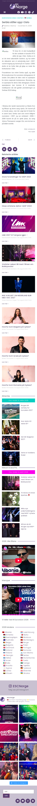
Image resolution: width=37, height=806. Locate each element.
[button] (4, 12)
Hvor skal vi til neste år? (26, 422)
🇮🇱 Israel (7, 660)
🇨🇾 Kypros (7, 668)
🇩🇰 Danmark (8, 647)
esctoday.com (31, 129)
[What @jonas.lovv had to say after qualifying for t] (9, 771)
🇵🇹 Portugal (26, 647)
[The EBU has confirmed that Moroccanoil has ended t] (9, 714)
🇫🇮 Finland (7, 652)
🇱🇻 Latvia (7, 670)
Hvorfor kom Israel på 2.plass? (15, 356)
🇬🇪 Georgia (8, 655)
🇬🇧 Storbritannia (28, 658)
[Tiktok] (33, 12)
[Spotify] (29, 12)
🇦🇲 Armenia (8, 635)
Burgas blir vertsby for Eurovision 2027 (27, 407)
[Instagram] (26, 12)
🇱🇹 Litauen (7, 673)
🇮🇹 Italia (6, 663)
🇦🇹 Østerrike (26, 670)
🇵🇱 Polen (24, 645)
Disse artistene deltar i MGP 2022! (17, 206)
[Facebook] (18, 12)
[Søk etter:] (18, 792)
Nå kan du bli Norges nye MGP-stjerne (28, 526)
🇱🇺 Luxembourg (27, 632)
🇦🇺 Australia (8, 640)
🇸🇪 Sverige (25, 663)
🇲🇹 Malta (24, 635)
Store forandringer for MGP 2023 (16, 177)
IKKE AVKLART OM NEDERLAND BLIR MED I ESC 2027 (16, 296)
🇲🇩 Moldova (26, 637)
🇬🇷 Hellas (7, 658)
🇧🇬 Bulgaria (8, 645)
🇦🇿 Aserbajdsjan (10, 637)
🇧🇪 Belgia (7, 642)
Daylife (33, 131)
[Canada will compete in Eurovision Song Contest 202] (9, 733)
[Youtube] (22, 12)
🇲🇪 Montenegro (27, 640)
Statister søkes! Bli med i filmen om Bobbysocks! (17, 265)
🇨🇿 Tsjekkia (25, 665)
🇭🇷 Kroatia (7, 665)
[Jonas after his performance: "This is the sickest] (9, 752)
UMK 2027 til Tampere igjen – (15, 235)
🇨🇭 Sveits (24, 660)
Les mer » (5, 183)
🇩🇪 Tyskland (26, 668)
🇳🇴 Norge (25, 642)
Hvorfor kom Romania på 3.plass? (17, 385)
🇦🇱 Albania (7, 632)
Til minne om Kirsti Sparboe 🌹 (28, 494)
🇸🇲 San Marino (27, 652)
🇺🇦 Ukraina (25, 673)
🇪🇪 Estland (7, 650)
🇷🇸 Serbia (28, 18)
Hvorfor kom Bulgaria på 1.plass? (16, 327)
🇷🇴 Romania (26, 650)
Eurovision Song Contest (13, 18)
